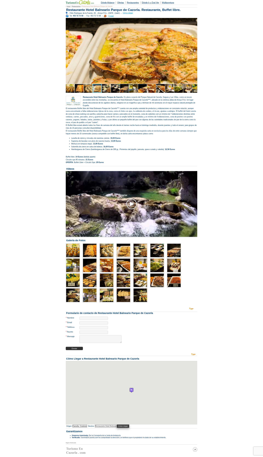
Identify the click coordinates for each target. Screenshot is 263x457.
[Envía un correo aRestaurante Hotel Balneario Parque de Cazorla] (105, 16)
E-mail (111, 16)
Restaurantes (133, 3)
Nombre (70, 318)
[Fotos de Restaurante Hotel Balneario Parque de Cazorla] (74, 251)
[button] (68, 51)
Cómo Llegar (128, 13)
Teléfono (70, 327)
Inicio (68, 6)
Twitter (195, 449)
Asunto (69, 331)
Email (69, 322)
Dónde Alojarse (107, 3)
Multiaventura (168, 3)
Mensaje (70, 336)
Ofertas (120, 3)
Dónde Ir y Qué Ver (150, 3)
